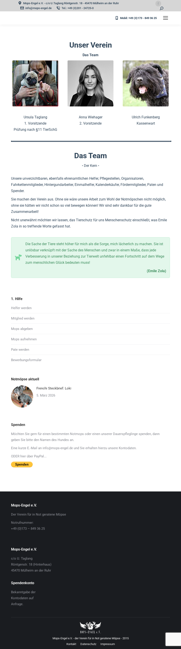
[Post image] (22, 396)
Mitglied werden (22, 318)
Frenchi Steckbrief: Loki (53, 388)
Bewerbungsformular (26, 360)
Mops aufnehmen (24, 339)
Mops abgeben (22, 329)
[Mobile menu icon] (165, 17)
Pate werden (20, 350)
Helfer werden (21, 308)
